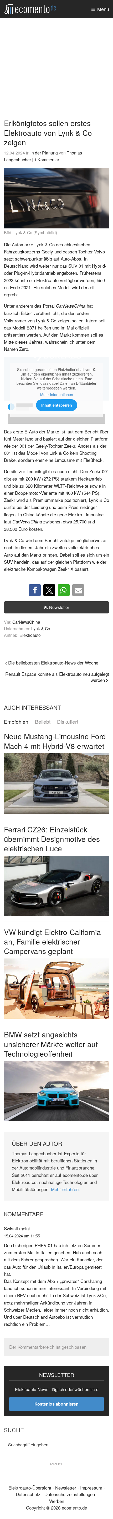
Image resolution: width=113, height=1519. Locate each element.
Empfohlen (16, 721)
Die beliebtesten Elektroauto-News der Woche (53, 662)
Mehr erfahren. (65, 1189)
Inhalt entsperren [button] (56, 405)
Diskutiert (67, 721)
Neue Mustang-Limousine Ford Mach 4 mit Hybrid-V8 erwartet (55, 741)
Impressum (91, 1487)
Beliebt (42, 721)
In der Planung (44, 153)
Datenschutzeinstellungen (69, 1494)
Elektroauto (30, 635)
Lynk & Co (40, 628)
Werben (56, 1501)
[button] (35, 590)
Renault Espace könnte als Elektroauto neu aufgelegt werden (57, 677)
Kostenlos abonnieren (56, 1404)
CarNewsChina (26, 622)
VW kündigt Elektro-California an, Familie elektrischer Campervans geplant (52, 941)
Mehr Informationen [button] (56, 394)
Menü (103, 9)
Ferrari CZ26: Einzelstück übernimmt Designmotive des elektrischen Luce (52, 839)
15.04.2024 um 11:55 (22, 1235)
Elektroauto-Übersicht (29, 1487)
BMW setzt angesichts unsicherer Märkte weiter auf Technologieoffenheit (51, 1044)
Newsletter (59, 607)
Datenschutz (28, 1494)
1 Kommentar (46, 159)
